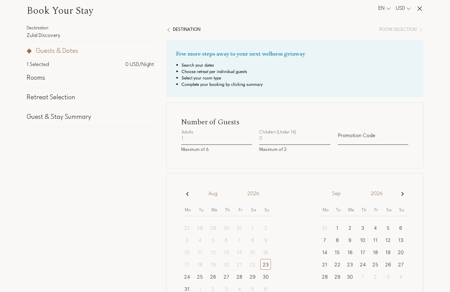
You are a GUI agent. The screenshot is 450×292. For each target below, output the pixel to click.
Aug (212, 193)
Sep (336, 193)
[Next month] (402, 194)
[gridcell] (188, 227)
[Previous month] (187, 194)
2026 (253, 193)
